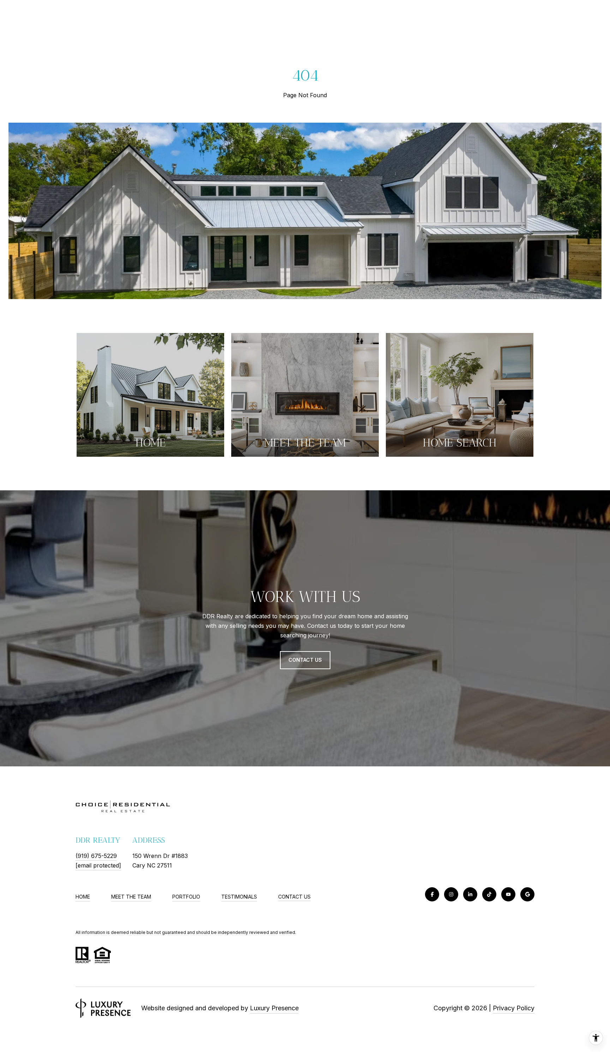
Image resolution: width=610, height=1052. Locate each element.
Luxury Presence (274, 1008)
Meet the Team (131, 897)
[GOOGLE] (527, 894)
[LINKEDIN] (470, 894)
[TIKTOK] (489, 894)
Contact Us (294, 897)
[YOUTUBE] (508, 894)
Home (83, 897)
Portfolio (186, 897)
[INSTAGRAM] (451, 894)
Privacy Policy (513, 1008)
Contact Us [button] (305, 660)
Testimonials (239, 897)
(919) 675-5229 (96, 855)
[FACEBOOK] (432, 894)
